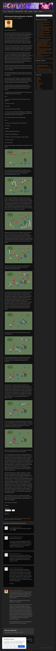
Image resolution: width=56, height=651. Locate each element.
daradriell (14, 18)
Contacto (35, 11)
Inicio (5, 11)
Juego (15, 518)
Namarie (38, 55)
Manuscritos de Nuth (19, 11)
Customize (7, 646)
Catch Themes (50, 647)
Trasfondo (38, 87)
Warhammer (6, 519)
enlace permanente (18, 519)
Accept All (21, 646)
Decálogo (30, 11)
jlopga (10, 553)
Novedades (38, 85)
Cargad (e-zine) (11, 11)
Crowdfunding (39, 79)
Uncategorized (39, 88)
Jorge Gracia (39, 37)
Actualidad (38, 78)
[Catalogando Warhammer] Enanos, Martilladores (44, 71)
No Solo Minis (39, 84)
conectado (12, 632)
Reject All (14, 646)
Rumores (38, 86)
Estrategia (23, 518)
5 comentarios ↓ (19, 18)
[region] (14, 643)
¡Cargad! (38, 77)
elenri (10, 527)
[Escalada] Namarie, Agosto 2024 (42, 44)
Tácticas (29, 518)
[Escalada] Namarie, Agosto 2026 (46, 26)
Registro (40, 11)
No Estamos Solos (40, 82)
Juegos (25, 11)
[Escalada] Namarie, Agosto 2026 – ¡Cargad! (44, 42)
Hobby (38, 80)
